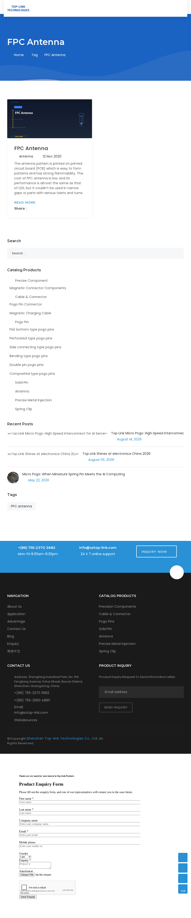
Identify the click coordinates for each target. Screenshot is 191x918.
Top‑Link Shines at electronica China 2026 (116, 453)
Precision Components (117, 606)
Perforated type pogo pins (31, 338)
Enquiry (13, 643)
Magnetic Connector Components (38, 288)
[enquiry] (183, 878)
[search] (168, 7)
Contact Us (16, 629)
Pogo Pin (21, 322)
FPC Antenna (31, 148)
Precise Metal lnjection (117, 643)
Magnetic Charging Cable (30, 313)
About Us (14, 606)
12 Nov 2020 (52, 156)
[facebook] (149, 738)
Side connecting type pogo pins (35, 347)
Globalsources (25, 720)
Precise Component (31, 280)
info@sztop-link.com (97, 547)
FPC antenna (21, 506)
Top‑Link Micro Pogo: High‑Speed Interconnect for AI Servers (147, 433)
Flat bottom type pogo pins (32, 329)
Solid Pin (21, 382)
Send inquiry (115, 707)
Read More (24, 202)
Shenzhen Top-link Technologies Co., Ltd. (63, 738)
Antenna (26, 156)
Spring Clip (23, 409)
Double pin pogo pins (27, 364)
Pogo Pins (106, 621)
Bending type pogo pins (29, 356)
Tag (34, 55)
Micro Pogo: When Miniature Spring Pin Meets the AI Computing (73, 474)
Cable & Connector (30, 297)
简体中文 (13, 651)
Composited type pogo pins (32, 373)
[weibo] (180, 738)
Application (16, 614)
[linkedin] (170, 738)
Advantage (16, 621)
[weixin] (183, 857)
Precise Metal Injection (33, 400)
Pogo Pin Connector (26, 304)
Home (19, 55)
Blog (10, 636)
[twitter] (159, 738)
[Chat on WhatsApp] (183, 868)
